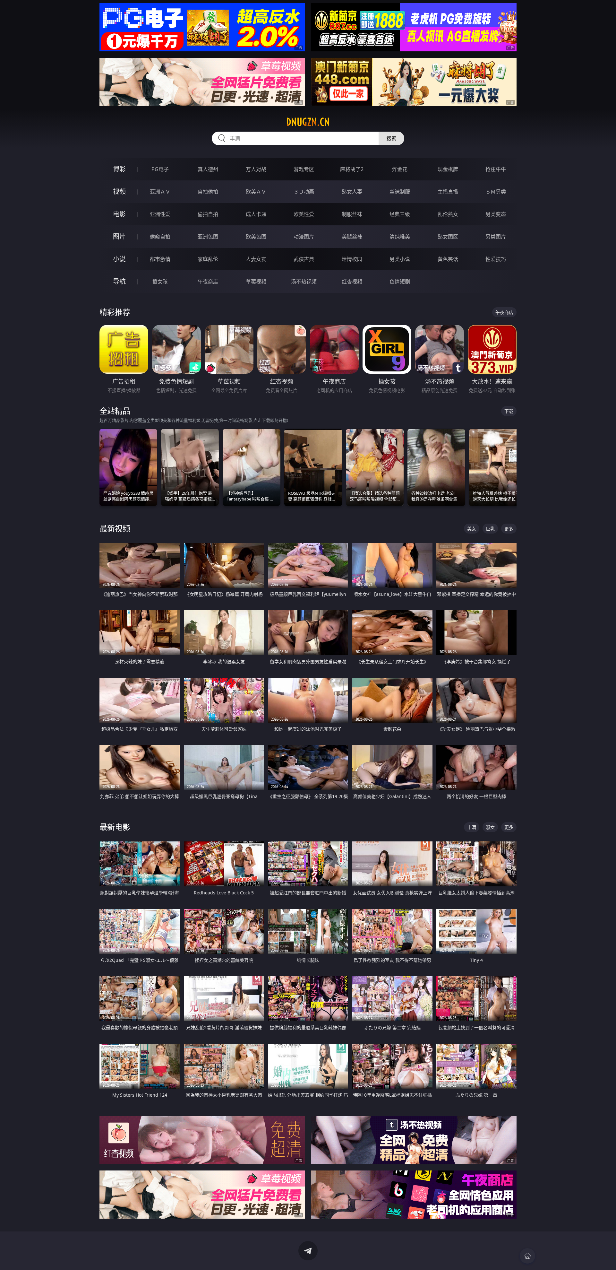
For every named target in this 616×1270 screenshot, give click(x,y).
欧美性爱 (304, 214)
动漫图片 (304, 236)
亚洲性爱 (160, 214)
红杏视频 (352, 281)
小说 (119, 259)
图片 (119, 236)
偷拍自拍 (208, 214)
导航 (119, 281)
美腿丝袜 (352, 236)
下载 (508, 411)
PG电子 (160, 169)
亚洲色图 (208, 236)
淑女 (490, 827)
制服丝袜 (352, 214)
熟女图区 (448, 236)
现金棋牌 (448, 169)
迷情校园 (352, 259)
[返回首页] (527, 1256)
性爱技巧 (495, 259)
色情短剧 (399, 281)
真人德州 (208, 169)
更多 (508, 529)
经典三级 (399, 214)
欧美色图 (256, 236)
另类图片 (495, 236)
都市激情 (160, 259)
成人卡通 (256, 214)
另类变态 (495, 214)
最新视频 (114, 528)
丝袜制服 (399, 191)
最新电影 (114, 827)
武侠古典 (304, 259)
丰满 (471, 827)
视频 (119, 191)
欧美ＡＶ (256, 191)
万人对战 (256, 169)
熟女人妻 (352, 191)
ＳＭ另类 (495, 191)
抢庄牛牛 (495, 169)
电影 (119, 214)
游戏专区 (304, 169)
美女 (471, 529)
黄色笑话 (448, 259)
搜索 (391, 138)
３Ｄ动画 (304, 191)
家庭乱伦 (208, 259)
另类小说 (399, 259)
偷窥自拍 (160, 236)
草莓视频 (256, 281)
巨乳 (490, 529)
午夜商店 (208, 281)
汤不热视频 (304, 281)
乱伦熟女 (448, 214)
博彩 (119, 169)
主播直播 (448, 191)
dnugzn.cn (308, 122)
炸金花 (399, 169)
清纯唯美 (399, 236)
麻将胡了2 (352, 169)
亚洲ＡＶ (160, 191)
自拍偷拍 (208, 191)
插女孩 (160, 281)
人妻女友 (256, 259)
